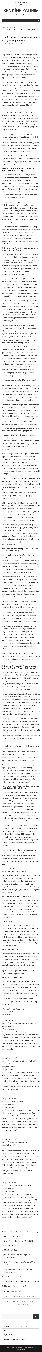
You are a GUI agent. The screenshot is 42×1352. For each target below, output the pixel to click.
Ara (3, 1313)
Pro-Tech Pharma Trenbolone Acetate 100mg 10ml (20, 1281)
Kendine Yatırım (21, 10)
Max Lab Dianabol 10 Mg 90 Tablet (14, 1277)
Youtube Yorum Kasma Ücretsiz (15, 1339)
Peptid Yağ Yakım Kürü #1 (11, 1236)
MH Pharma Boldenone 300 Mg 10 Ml (15, 1286)
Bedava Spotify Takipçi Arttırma (15, 1326)
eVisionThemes (21, 1350)
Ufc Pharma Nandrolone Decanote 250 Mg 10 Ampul (21, 1232)
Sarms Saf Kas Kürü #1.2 (10, 1245)
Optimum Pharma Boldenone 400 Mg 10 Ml (17, 1241)
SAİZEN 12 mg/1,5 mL (9, 1250)
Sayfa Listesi (8, 1335)
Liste (5, 1330)
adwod (20, 44)
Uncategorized (16, 1291)
